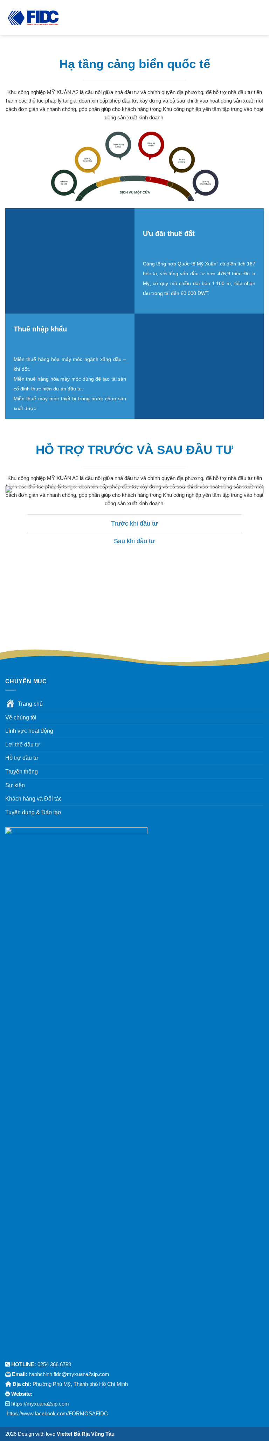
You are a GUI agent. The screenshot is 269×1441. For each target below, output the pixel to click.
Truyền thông (21, 772)
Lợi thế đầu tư (22, 745)
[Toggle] (34, 524)
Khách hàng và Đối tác (33, 799)
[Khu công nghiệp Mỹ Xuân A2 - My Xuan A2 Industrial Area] (33, 17)
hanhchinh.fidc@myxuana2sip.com (69, 1374)
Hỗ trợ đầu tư (22, 758)
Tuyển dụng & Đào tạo (33, 812)
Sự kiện (15, 785)
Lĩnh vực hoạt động (29, 731)
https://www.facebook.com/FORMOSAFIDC (57, 1413)
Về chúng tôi (20, 717)
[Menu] (69, 17)
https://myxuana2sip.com (40, 1404)
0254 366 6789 (54, 1364)
